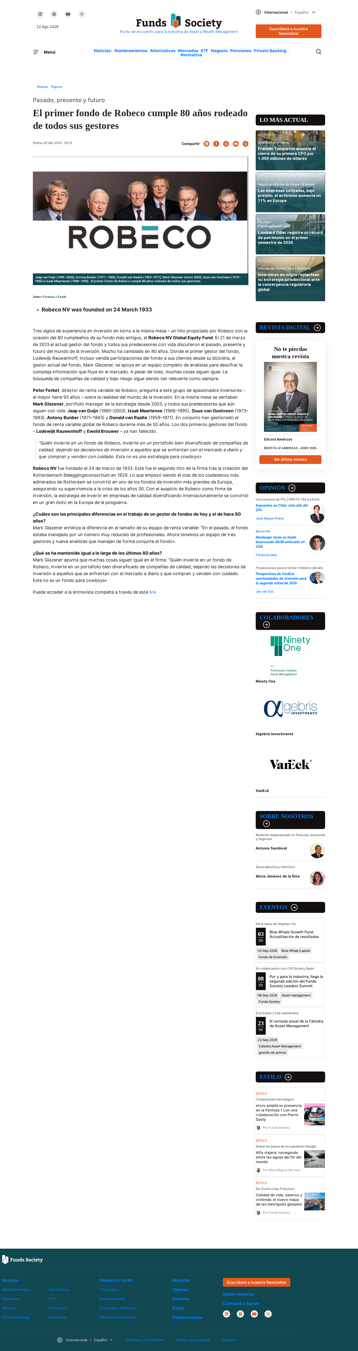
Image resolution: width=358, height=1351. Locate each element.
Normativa (191, 54)
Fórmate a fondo (115, 1280)
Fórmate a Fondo (54, 297)
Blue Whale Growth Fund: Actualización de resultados (294, 934)
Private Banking (270, 50)
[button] (288, 12)
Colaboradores (286, 617)
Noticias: (103, 50)
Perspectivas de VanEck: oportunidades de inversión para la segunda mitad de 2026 (281, 578)
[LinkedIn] (40, 14)
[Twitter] (81, 14)
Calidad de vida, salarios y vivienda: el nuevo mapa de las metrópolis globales (279, 1199)
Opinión (272, 488)
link (152, 592)
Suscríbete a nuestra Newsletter (288, 31)
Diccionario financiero (118, 1308)
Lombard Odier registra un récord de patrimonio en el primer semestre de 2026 (290, 237)
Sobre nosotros (286, 816)
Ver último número (290, 459)
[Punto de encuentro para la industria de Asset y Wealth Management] (179, 23)
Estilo (270, 1077)
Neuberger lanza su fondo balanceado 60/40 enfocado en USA (280, 542)
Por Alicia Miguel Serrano (281, 1170)
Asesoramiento (112, 1298)
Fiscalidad (108, 1289)
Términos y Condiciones (144, 1340)
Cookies (229, 1340)
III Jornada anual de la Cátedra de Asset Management (296, 1023)
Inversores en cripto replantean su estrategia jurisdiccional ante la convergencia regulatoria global (289, 282)
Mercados (188, 50)
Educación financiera (117, 1317)
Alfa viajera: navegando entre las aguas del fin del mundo (278, 1157)
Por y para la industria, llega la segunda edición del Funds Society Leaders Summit (296, 981)
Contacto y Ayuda (241, 1303)
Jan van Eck (264, 591)
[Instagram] (54, 14)
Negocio (219, 50)
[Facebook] (216, 144)
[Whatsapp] (245, 144)
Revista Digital (285, 327)
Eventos (273, 907)
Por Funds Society (276, 1127)
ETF (204, 50)
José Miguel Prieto (270, 518)
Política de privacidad (193, 1340)
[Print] (236, 144)
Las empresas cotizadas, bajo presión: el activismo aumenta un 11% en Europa (289, 195)
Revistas (181, 1280)
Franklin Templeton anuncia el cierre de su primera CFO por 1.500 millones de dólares (287, 153)
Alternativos (163, 50)
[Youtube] (68, 14)
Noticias (10, 1280)
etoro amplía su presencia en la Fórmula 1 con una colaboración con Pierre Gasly (279, 1112)
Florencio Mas (266, 555)
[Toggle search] (318, 51)
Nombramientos (131, 50)
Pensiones (241, 50)
